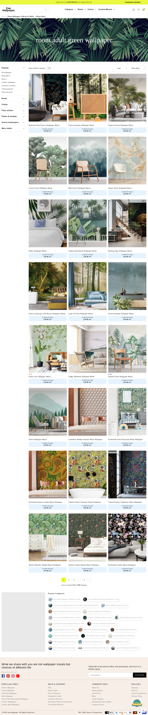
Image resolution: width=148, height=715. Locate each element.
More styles (7, 128)
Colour (5, 104)
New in (4, 79)
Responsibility (97, 690)
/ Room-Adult (40, 16)
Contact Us (96, 693)
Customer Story (98, 704)
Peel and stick (7, 92)
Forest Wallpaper (8, 690)
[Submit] (45, 9)
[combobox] (33, 9)
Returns (135, 690)
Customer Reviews (55, 699)
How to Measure (54, 693)
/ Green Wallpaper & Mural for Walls (20, 16)
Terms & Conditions (139, 693)
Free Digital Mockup (55, 704)
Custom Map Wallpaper (10, 704)
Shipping (135, 688)
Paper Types (53, 690)
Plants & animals (9, 116)
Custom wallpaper (8, 82)
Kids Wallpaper (7, 696)
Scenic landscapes (10, 122)
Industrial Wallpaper (9, 693)
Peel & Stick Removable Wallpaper (15, 699)
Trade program (7, 89)
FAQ (49, 688)
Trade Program (98, 699)
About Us (95, 688)
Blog (93, 696)
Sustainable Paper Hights (101, 702)
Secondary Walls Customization (60, 702)
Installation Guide (54, 696)
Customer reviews (8, 86)
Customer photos (133, 2)
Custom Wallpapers (9, 702)
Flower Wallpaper (8, 688)
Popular (5, 68)
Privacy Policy (137, 696)
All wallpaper (6, 72)
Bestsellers (6, 76)
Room (4, 98)
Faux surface (7, 110)
